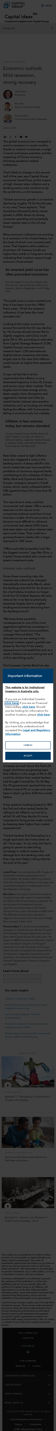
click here (43, 714)
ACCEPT (28, 756)
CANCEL (28, 745)
